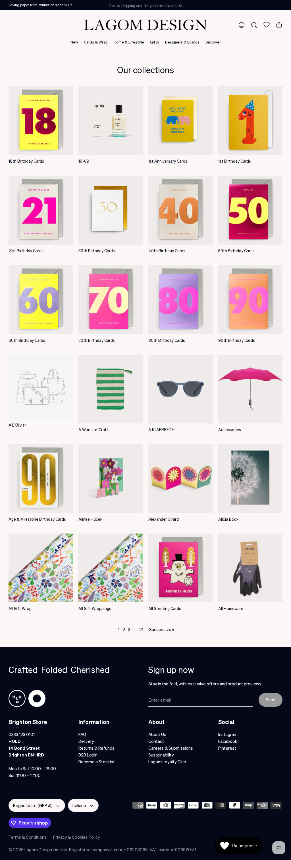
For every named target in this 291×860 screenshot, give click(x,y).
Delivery (86, 741)
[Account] (240, 24)
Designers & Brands (182, 42)
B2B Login (87, 755)
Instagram (228, 734)
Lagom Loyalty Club (167, 761)
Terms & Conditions (28, 837)
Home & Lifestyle (129, 42)
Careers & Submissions (170, 748)
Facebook (227, 741)
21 (141, 629)
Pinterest (227, 748)
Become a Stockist (96, 761)
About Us (157, 734)
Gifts (154, 42)
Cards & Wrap (96, 42)
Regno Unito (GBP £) (33, 805)
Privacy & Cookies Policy (76, 837)
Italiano (79, 805)
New (74, 42)
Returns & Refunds (96, 748)
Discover (213, 42)
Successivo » (161, 629)
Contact (156, 741)
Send (270, 699)
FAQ (82, 734)
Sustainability (161, 755)
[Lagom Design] (145, 25)
